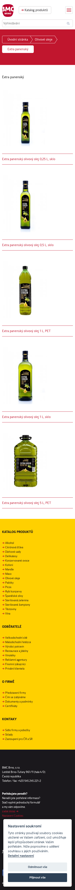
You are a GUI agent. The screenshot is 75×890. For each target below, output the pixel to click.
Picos (8, 587)
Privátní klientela (14, 668)
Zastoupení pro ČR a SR (18, 739)
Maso (8, 574)
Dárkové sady (13, 552)
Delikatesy (11, 556)
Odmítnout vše (37, 867)
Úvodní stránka (18, 39)
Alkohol (9, 543)
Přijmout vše (37, 877)
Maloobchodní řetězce (18, 642)
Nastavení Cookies (12, 815)
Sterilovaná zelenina (16, 600)
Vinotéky (10, 655)
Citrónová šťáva (14, 547)
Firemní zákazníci (15, 664)
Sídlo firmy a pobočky (17, 730)
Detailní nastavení (21, 855)
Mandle (9, 569)
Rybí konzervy (13, 591)
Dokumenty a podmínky (19, 701)
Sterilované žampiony (17, 605)
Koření (9, 565)
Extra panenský (18, 49)
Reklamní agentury (16, 660)
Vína (7, 613)
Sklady (9, 734)
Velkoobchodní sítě (16, 637)
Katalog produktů (34, 10)
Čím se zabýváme (15, 697)
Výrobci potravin (14, 646)
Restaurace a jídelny (16, 651)
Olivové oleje (43, 39)
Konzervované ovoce (17, 560)
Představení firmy (15, 693)
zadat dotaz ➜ (10, 811)
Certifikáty (11, 706)
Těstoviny (10, 609)
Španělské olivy (14, 596)
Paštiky (9, 582)
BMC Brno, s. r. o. (8, 10)
